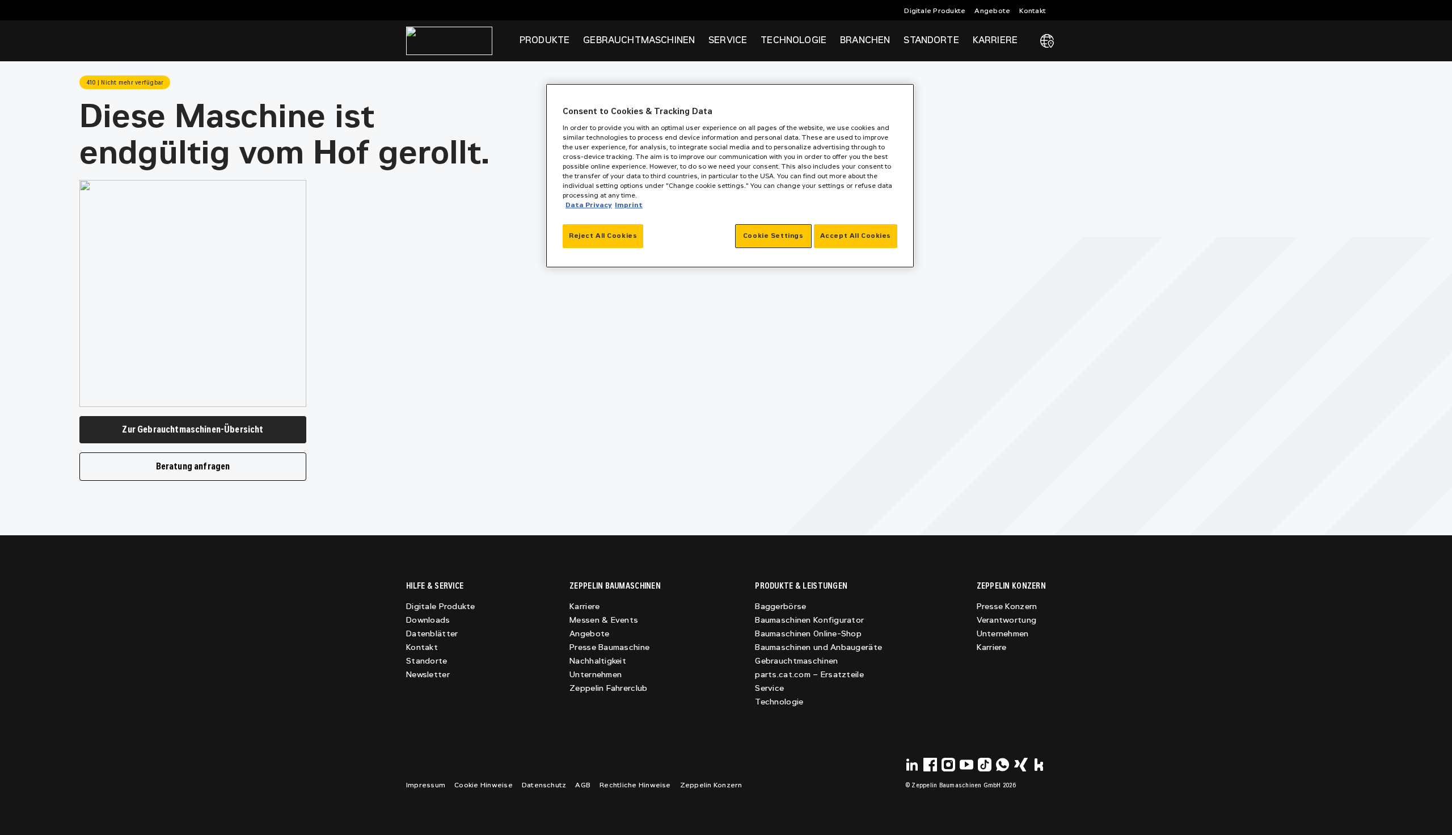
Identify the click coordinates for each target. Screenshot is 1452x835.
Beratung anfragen (193, 466)
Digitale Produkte (934, 11)
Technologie (779, 702)
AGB (582, 785)
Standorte (931, 40)
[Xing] (1021, 764)
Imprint (629, 205)
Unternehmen (595, 674)
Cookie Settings (773, 236)
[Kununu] (1039, 764)
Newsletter (428, 674)
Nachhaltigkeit (597, 661)
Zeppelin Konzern (711, 785)
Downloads (428, 620)
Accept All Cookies (855, 236)
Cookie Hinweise (483, 785)
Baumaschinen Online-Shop (808, 634)
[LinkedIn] (912, 764)
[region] (730, 175)
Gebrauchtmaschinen (796, 661)
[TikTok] (984, 764)
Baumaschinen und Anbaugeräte (818, 647)
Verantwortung (1007, 620)
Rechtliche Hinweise (635, 785)
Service (769, 688)
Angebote (992, 11)
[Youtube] (966, 764)
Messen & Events (603, 620)
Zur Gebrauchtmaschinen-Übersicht (192, 429)
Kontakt (1032, 11)
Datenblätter (432, 634)
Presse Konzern (1007, 606)
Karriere (584, 606)
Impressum (425, 785)
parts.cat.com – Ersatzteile (809, 674)
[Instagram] (948, 764)
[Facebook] (930, 764)
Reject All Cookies (603, 236)
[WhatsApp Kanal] (1003, 764)
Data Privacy (588, 205)
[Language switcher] (1047, 41)
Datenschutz (544, 785)
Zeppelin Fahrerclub (608, 688)
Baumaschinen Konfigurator (809, 620)
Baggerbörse (780, 606)
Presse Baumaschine (609, 647)
